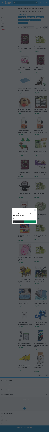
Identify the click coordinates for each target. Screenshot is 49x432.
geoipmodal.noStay (18, 221)
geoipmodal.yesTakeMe (30, 221)
